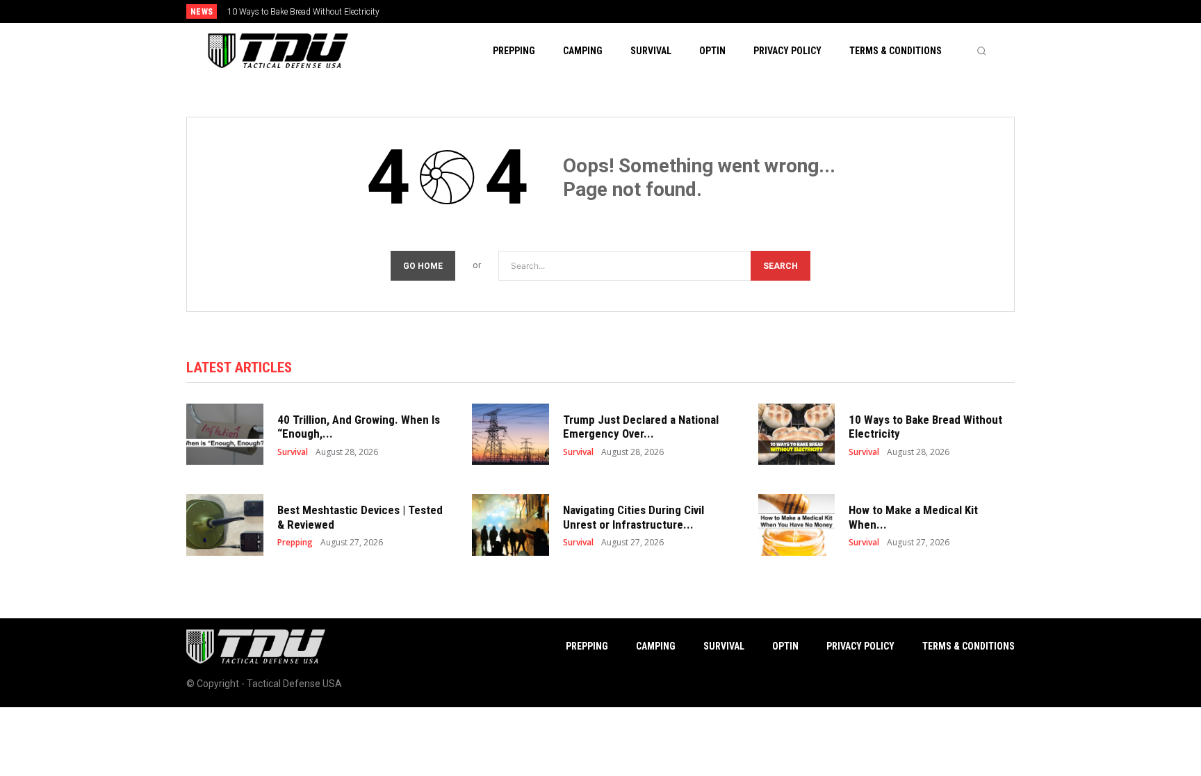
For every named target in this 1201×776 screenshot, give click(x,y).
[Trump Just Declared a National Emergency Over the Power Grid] (510, 434)
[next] (646, 11)
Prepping (295, 542)
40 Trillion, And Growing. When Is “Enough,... (358, 426)
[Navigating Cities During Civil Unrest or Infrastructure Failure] (510, 525)
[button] (981, 51)
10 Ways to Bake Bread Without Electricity (303, 12)
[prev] (624, 11)
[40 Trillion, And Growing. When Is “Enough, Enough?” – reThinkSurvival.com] (224, 434)
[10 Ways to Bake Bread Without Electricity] (796, 434)
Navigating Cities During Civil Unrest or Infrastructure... (633, 517)
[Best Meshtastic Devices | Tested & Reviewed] (224, 525)
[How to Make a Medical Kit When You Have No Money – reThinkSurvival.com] (796, 525)
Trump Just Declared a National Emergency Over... (641, 426)
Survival (292, 452)
